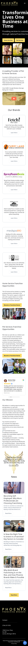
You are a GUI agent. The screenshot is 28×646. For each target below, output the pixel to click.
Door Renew (7, 263)
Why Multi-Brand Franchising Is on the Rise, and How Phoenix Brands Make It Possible (14, 574)
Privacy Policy (14, 643)
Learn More (14, 132)
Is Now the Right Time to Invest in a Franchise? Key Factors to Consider (14, 536)
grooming (14, 154)
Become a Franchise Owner (12, 305)
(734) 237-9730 (6, 625)
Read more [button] (7, 393)
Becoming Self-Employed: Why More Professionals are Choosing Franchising (13, 499)
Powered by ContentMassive (14, 641)
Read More (8, 513)
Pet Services (19, 40)
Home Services (8, 40)
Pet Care (11, 125)
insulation (12, 182)
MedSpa (8, 234)
